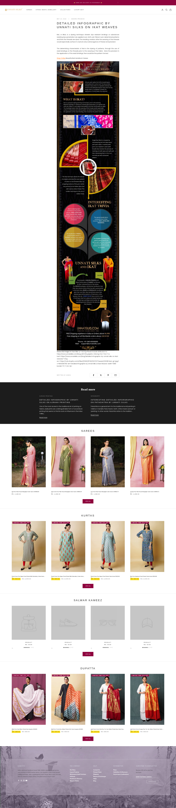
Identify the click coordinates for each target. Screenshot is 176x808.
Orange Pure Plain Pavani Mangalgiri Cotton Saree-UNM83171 (144, 491)
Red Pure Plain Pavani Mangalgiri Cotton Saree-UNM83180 (25, 491)
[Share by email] (115, 375)
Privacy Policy (97, 772)
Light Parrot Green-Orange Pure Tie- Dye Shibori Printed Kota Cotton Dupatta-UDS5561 (147, 729)
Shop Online (61, 58)
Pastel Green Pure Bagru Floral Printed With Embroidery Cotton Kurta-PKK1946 (68, 576)
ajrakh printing (46, 396)
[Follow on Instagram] (24, 780)
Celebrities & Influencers (120, 772)
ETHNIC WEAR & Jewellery (46, 9)
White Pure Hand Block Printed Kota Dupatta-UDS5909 (24, 729)
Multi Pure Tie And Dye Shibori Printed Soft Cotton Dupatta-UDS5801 (67, 729)
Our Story (72, 770)
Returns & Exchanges (99, 776)
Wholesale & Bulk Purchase (78, 774)
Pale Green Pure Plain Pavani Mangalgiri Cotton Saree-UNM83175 (66, 491)
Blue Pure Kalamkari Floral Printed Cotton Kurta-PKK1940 (143, 576)
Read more (43, 417)
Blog (94, 780)
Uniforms (72, 776)
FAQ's (95, 778)
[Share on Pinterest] (108, 375)
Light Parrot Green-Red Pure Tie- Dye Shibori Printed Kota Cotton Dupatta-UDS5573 (108, 729)
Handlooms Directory (76, 778)
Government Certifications (121, 774)
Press (115, 770)
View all (88, 501)
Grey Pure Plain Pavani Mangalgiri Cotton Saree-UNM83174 (105, 491)
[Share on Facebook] (93, 375)
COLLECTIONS (65, 9)
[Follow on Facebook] (19, 780)
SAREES (29, 9)
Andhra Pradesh (78, 19)
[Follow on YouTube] (26, 780)
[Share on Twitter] (100, 375)
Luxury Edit (79, 9)
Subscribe (152, 781)
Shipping (96, 774)
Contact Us (96, 770)
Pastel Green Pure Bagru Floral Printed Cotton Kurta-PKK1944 (105, 576)
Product (28, 642)
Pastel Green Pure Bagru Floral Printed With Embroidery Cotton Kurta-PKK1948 (29, 576)
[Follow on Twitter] (21, 780)
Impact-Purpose (74, 772)
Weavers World (74, 780)
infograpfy (95, 396)
